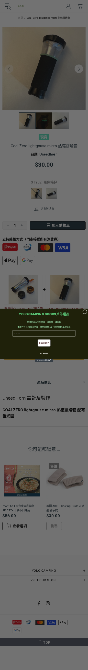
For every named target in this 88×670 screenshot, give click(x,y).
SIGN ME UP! (44, 343)
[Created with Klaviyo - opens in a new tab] (44, 360)
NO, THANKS (44, 353)
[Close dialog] (85, 312)
